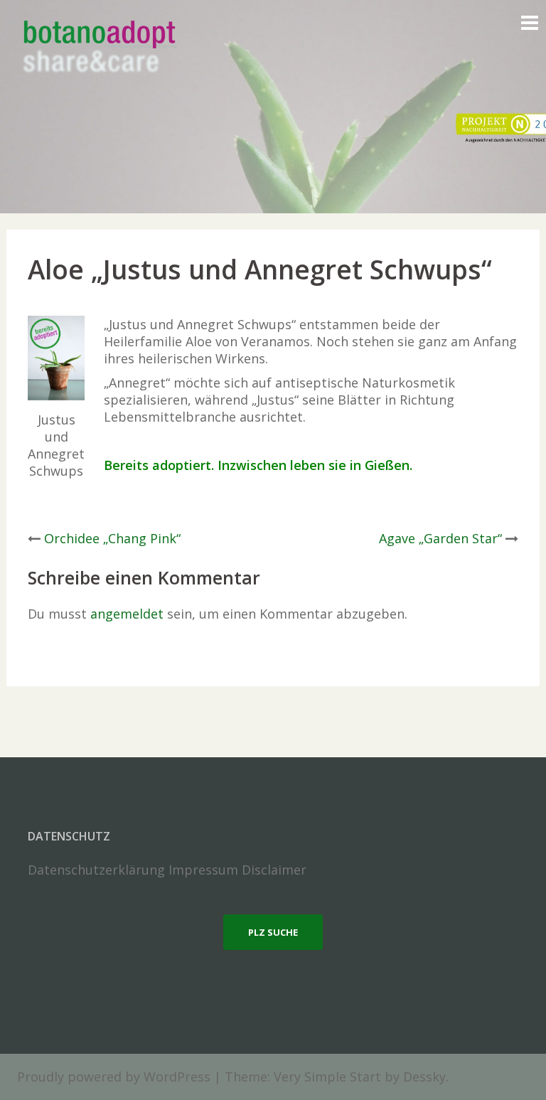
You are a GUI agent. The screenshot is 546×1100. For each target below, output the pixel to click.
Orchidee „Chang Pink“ (112, 538)
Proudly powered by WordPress (113, 1076)
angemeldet (127, 613)
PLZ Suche (273, 932)
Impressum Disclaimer (237, 869)
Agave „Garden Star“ (440, 538)
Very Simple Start (327, 1076)
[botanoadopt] (98, 48)
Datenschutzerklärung (96, 869)
